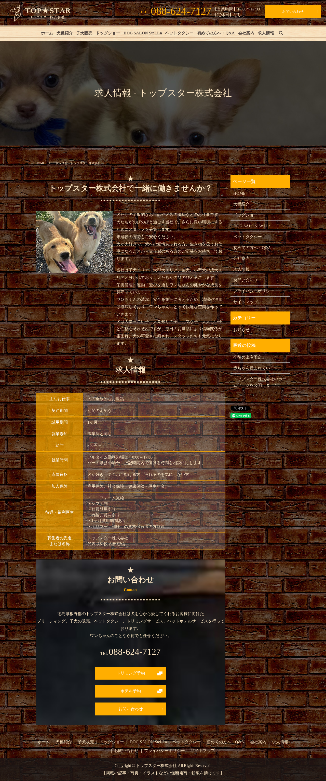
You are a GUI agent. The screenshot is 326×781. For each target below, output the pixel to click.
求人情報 (266, 33)
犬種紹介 (65, 33)
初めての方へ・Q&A (216, 33)
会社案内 (246, 33)
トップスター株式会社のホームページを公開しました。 (259, 382)
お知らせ (241, 330)
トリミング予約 (130, 673)
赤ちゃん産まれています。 (257, 368)
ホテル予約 (130, 691)
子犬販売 (84, 33)
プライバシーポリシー (253, 291)
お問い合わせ (293, 12)
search (281, 33)
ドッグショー (108, 33)
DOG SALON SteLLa (143, 33)
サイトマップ (245, 302)
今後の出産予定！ (249, 357)
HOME (40, 163)
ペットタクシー (179, 33)
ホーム (47, 33)
